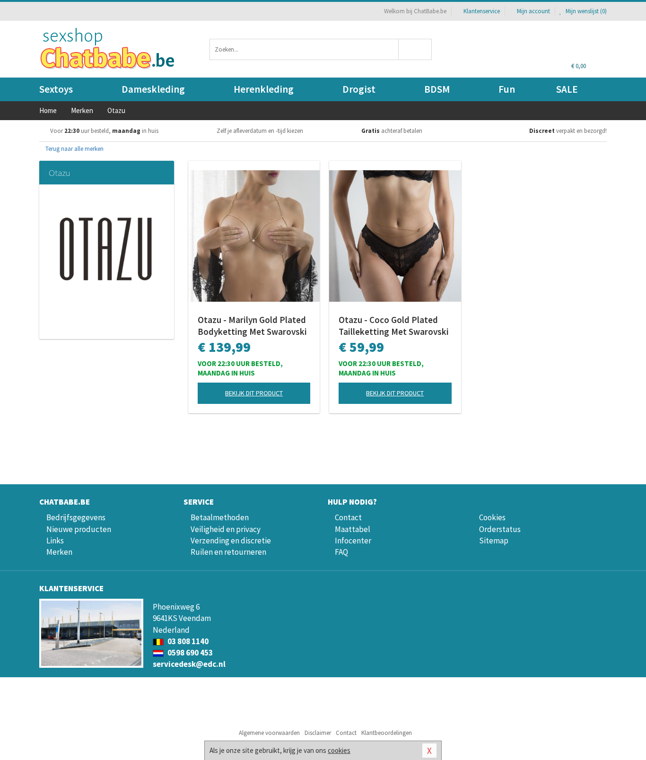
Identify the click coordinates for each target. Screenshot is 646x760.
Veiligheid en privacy (226, 529)
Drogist (358, 89)
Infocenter (353, 540)
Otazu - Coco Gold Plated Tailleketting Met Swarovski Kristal (394, 326)
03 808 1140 (187, 641)
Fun (506, 89)
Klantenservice (481, 11)
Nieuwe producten (78, 529)
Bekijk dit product (254, 393)
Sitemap (493, 540)
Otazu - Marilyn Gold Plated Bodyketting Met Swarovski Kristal (252, 326)
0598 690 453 (189, 652)
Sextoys (56, 89)
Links (55, 540)
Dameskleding (153, 89)
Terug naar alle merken (74, 149)
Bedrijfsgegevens (75, 517)
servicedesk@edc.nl (189, 664)
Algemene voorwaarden (269, 733)
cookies (339, 750)
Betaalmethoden (220, 517)
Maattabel (352, 529)
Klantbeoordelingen (386, 733)
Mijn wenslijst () (585, 11)
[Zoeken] (415, 49)
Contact (348, 517)
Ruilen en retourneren (228, 552)
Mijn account (533, 11)
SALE (567, 89)
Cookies (492, 517)
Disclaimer (318, 733)
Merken (59, 552)
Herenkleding (264, 89)
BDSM (437, 89)
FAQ (341, 552)
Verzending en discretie (231, 540)
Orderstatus (500, 529)
